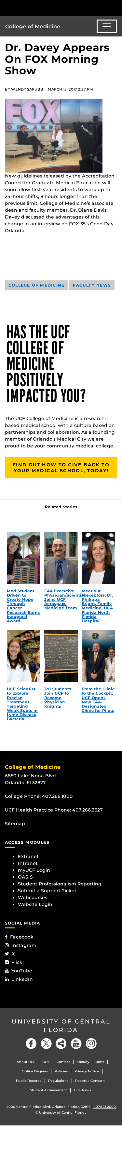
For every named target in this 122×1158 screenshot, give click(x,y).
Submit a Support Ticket (47, 891)
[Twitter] (46, 1043)
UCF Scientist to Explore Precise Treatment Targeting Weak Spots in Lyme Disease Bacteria (22, 703)
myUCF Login (34, 870)
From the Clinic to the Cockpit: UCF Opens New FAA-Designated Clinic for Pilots (98, 699)
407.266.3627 (87, 810)
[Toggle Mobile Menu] (115, 7)
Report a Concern (90, 1081)
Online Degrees (35, 1071)
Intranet (28, 863)
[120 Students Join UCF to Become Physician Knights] (61, 656)
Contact (63, 1062)
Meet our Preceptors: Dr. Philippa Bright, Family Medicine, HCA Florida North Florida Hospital (97, 605)
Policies (61, 1071)
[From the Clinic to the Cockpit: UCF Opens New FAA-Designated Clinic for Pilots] (98, 656)
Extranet (28, 856)
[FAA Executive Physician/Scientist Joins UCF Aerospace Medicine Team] (61, 558)
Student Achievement (48, 1090)
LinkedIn (22, 979)
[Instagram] (91, 1043)
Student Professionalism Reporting (60, 884)
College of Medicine (32, 26)
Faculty (83, 1062)
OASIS (25, 877)
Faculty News (92, 285)
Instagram (23, 945)
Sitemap (15, 823)
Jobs (100, 1062)
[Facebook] (31, 1043)
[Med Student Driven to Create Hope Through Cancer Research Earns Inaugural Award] (24, 558)
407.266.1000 (57, 796)
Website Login (35, 904)
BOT (46, 1062)
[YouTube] (76, 1043)
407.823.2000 (104, 1107)
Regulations (58, 1081)
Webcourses (32, 897)
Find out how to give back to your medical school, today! (61, 467)
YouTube (21, 971)
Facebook (22, 937)
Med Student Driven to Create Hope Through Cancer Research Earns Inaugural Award (23, 605)
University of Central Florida (61, 1025)
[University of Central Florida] (49, 8)
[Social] (61, 1043)
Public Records (28, 1081)
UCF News (82, 1090)
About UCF (26, 1062)
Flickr (17, 962)
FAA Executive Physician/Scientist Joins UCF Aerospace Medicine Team (64, 599)
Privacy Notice (87, 1071)
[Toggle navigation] (107, 26)
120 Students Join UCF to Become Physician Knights (57, 697)
